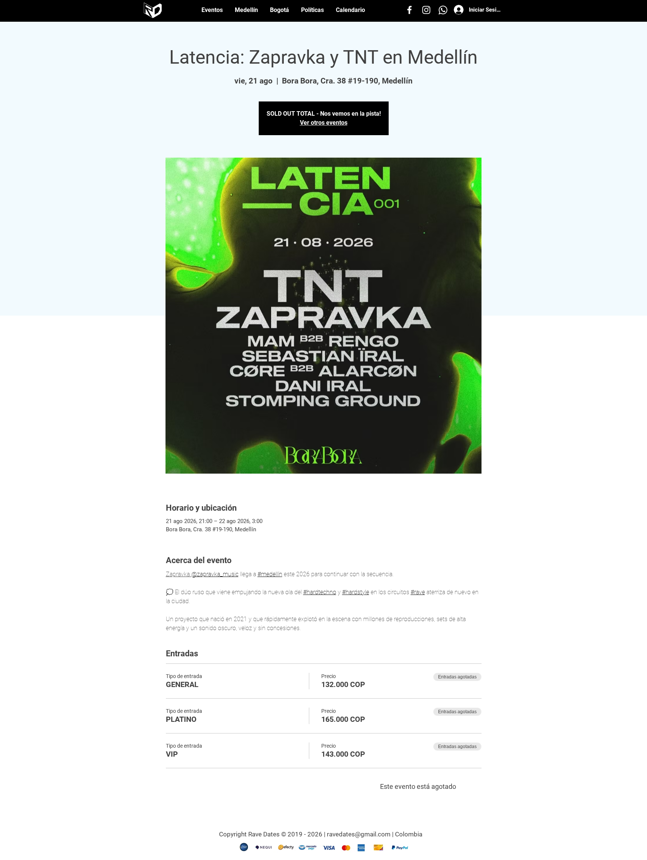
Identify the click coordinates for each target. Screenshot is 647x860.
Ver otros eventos (323, 122)
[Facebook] (409, 9)
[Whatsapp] (443, 9)
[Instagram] (426, 9)
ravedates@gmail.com (359, 834)
